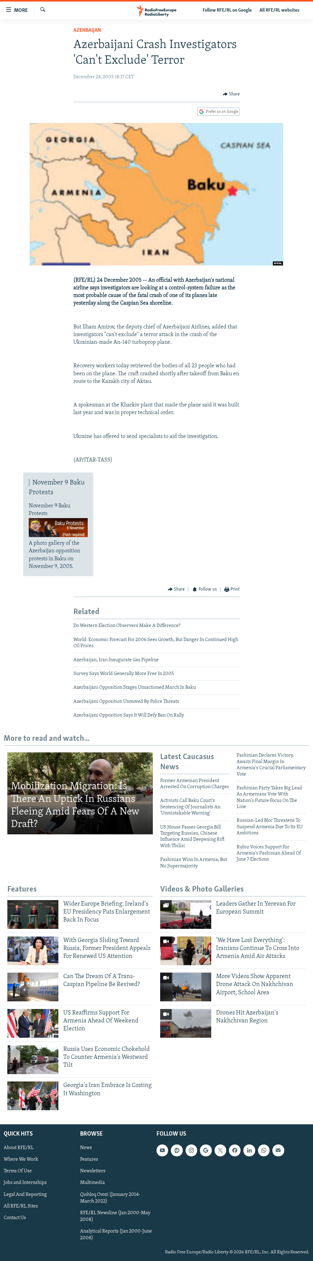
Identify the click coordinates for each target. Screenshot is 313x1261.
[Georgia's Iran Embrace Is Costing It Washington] (32, 1095)
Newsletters (92, 1171)
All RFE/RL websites (280, 10)
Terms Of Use (18, 1171)
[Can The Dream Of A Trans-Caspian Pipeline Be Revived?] (32, 987)
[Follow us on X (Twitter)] (220, 1150)
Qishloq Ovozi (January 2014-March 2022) (110, 1198)
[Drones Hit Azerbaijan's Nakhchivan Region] (185, 1023)
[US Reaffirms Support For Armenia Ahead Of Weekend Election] (32, 1023)
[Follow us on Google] (206, 1150)
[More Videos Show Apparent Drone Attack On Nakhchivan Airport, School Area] (185, 987)
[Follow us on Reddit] (176, 1150)
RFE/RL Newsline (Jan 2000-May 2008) (115, 1216)
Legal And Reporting (25, 1194)
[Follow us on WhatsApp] (264, 1150)
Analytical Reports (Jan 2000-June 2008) (116, 1235)
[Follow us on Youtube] (162, 1150)
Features (89, 1159)
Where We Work (21, 1159)
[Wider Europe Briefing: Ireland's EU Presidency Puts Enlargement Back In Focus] (32, 914)
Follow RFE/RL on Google (227, 10)
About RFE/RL (19, 1147)
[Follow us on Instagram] (191, 1150)
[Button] (231, 94)
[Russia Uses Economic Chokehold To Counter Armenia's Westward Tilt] (32, 1059)
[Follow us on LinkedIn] (249, 1150)
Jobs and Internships (25, 1183)
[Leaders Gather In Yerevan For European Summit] (185, 914)
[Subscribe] (278, 1150)
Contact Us (15, 1217)
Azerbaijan (87, 30)
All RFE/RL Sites (21, 1206)
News (86, 1147)
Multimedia (92, 1183)
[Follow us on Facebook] (235, 1150)
